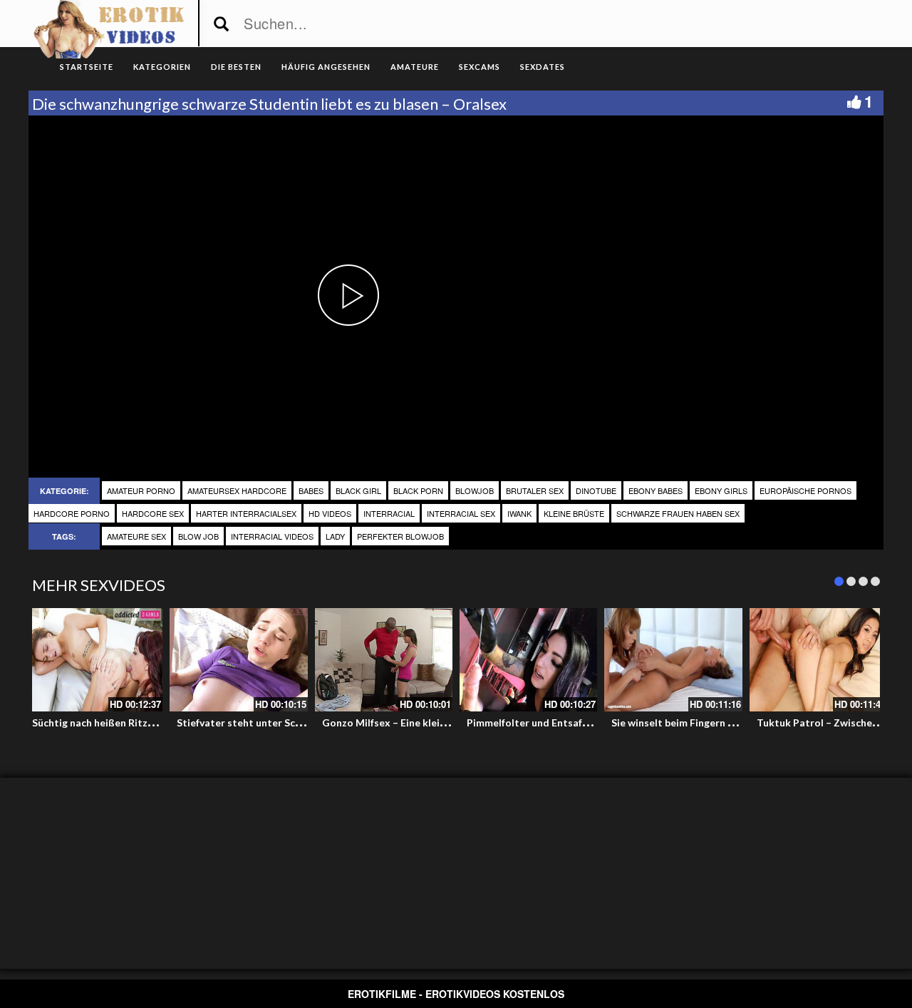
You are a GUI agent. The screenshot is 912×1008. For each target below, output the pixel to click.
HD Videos (330, 513)
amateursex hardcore (236, 490)
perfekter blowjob (400, 536)
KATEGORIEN (162, 66)
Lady (335, 536)
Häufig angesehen (325, 66)
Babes (311, 490)
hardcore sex (153, 513)
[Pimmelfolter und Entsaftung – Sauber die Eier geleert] (528, 659)
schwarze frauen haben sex (678, 513)
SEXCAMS (479, 66)
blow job (198, 536)
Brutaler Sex (535, 490)
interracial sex (461, 513)
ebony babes (655, 490)
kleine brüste (574, 513)
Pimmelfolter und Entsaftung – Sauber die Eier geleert (594, 722)
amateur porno (141, 490)
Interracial (389, 513)
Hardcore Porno (71, 513)
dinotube (596, 490)
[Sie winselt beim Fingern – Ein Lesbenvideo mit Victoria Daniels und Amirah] (673, 659)
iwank (519, 513)
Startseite (86, 66)
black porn (418, 490)
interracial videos (272, 536)
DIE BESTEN (236, 66)
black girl (358, 490)
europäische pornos (805, 490)
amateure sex (136, 536)
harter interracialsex (246, 513)
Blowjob (474, 490)
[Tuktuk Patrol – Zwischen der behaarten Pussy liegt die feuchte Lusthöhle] (818, 659)
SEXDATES (542, 66)
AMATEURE (414, 66)
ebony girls (721, 490)
